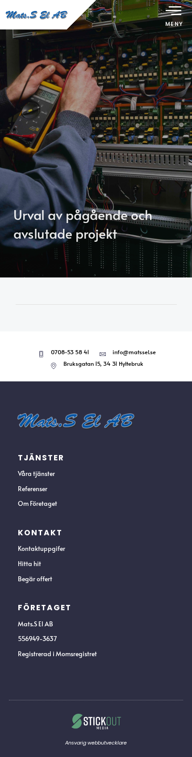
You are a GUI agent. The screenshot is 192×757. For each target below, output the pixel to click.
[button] (173, 11)
